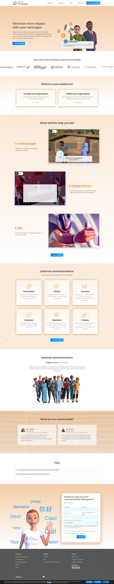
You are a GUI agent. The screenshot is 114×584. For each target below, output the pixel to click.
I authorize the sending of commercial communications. (75, 533)
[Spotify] (73, 567)
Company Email (67, 513)
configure (49, 582)
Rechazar (97, 582)
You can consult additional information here (72, 527)
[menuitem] (81, 3)
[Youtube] (79, 567)
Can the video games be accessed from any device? (33, 474)
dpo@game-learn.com (84, 525)
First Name (66, 507)
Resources (61, 3)
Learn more (35, 102)
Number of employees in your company (88, 513)
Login (70, 3)
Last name (83, 507)
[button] (17, 435)
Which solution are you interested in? (73, 520)
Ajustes (105, 582)
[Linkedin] (76, 567)
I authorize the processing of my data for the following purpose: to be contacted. (80, 531)
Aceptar (89, 582)
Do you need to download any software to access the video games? (38, 470)
